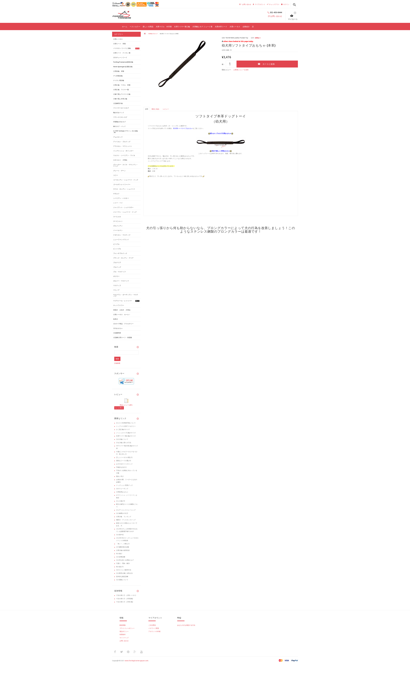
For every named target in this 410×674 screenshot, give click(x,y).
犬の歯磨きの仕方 (122, 513)
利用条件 (123, 634)
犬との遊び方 (120, 501)
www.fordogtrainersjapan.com (136, 661)
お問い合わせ (276, 16)
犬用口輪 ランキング (123, 516)
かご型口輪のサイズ (123, 429)
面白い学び (120, 476)
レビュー (166, 109)
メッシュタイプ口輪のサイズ (126, 433)
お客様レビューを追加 (241, 70)
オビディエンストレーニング (126, 510)
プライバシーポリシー (127, 628)
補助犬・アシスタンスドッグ (126, 520)
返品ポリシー (124, 631)
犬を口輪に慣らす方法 (123, 442)
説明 (146, 109)
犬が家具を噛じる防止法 (124, 573)
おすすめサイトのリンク (124, 464)
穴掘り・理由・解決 (123, 563)
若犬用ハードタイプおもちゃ (183, 128)
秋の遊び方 (120, 567)
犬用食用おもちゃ (122, 492)
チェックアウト (274, 4)
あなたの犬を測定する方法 (186, 625)
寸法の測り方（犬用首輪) (124, 598)
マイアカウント (260, 4)
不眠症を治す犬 (121, 467)
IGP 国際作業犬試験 (122, 547)
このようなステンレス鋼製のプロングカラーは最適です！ (237, 229)
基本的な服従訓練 (122, 576)
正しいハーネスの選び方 (124, 457)
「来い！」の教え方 (123, 544)
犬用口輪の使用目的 (123, 550)
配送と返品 (155, 109)
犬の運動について (122, 580)
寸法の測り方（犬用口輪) (124, 602)
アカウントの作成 (154, 631)
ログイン (286, 4)
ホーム (144, 33)
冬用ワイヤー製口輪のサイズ (126, 436)
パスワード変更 (153, 628)
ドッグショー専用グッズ (124, 485)
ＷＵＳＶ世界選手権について (126, 423)
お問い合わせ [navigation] (246, 4)
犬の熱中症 (120, 534)
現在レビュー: (226, 70)
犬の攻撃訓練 (120, 557)
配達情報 (123, 625)
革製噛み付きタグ (153, 33)
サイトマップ (124, 638)
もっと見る (119, 408)
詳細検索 (117, 363)
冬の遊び (119, 553)
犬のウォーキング (122, 488)
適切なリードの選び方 (123, 460)
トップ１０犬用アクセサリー (126, 426)
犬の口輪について (122, 439)
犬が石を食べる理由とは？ (125, 560)
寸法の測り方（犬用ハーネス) (126, 595)
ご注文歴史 (152, 625)
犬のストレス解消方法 (123, 570)
